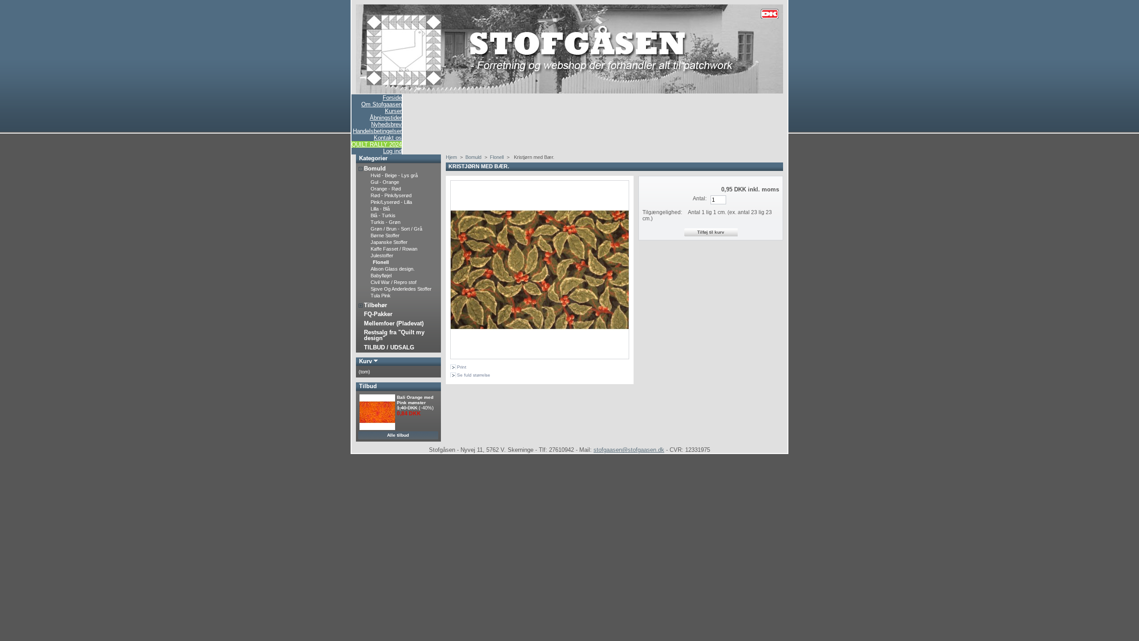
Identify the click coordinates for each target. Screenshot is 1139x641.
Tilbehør (375, 305)
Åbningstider (386, 117)
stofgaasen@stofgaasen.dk (629, 449)
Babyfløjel (381, 275)
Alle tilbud (398, 435)
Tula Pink (381, 295)
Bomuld (375, 168)
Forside (392, 97)
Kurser (393, 111)
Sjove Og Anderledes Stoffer (401, 289)
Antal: (700, 198)
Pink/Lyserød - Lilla (391, 202)
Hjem (451, 157)
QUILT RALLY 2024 (376, 144)
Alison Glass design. (393, 269)
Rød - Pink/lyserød (391, 195)
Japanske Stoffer (389, 242)
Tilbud (368, 386)
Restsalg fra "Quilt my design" (394, 335)
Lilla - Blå (380, 208)
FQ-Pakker (378, 314)
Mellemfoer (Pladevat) (394, 323)
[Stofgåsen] (569, 91)
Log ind (392, 151)
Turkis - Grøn (385, 222)
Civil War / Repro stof (393, 282)
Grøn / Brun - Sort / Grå (396, 228)
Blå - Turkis (383, 215)
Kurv (365, 361)
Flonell (381, 262)
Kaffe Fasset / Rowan (394, 249)
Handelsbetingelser (377, 131)
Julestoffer (382, 255)
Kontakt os (388, 137)
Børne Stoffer (385, 235)
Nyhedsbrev (386, 124)
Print (461, 367)
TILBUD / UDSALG (389, 347)
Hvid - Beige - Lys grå (394, 175)
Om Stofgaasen (381, 104)
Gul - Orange (385, 182)
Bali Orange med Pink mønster (415, 400)
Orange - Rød (386, 188)
